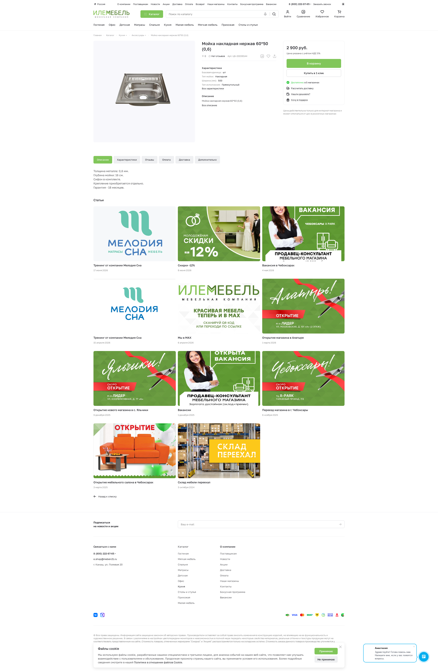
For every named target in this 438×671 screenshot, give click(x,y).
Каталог (183, 546)
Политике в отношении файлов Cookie (158, 662)
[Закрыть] (340, 647)
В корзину (314, 63)
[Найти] (274, 14)
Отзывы (149, 159)
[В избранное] (268, 56)
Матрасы (183, 570)
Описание (103, 159)
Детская (183, 575)
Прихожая (184, 597)
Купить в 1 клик (314, 73)
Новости (225, 559)
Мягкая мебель (187, 559)
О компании (227, 546)
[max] (102, 615)
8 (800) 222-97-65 (299, 4)
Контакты (226, 586)
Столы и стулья (187, 591)
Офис (181, 580)
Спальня (183, 564)
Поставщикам (228, 553)
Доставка (184, 159)
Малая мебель (186, 602)
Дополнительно (207, 159)
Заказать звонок (322, 4)
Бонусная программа (232, 591)
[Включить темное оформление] (343, 4)
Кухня (181, 586)
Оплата (166, 159)
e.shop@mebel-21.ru (105, 559)
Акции (224, 564)
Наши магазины (229, 580)
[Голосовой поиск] (266, 14)
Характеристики (127, 159)
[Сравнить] (262, 56)
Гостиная (183, 553)
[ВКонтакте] (95, 615)
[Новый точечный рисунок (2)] (144, 91)
